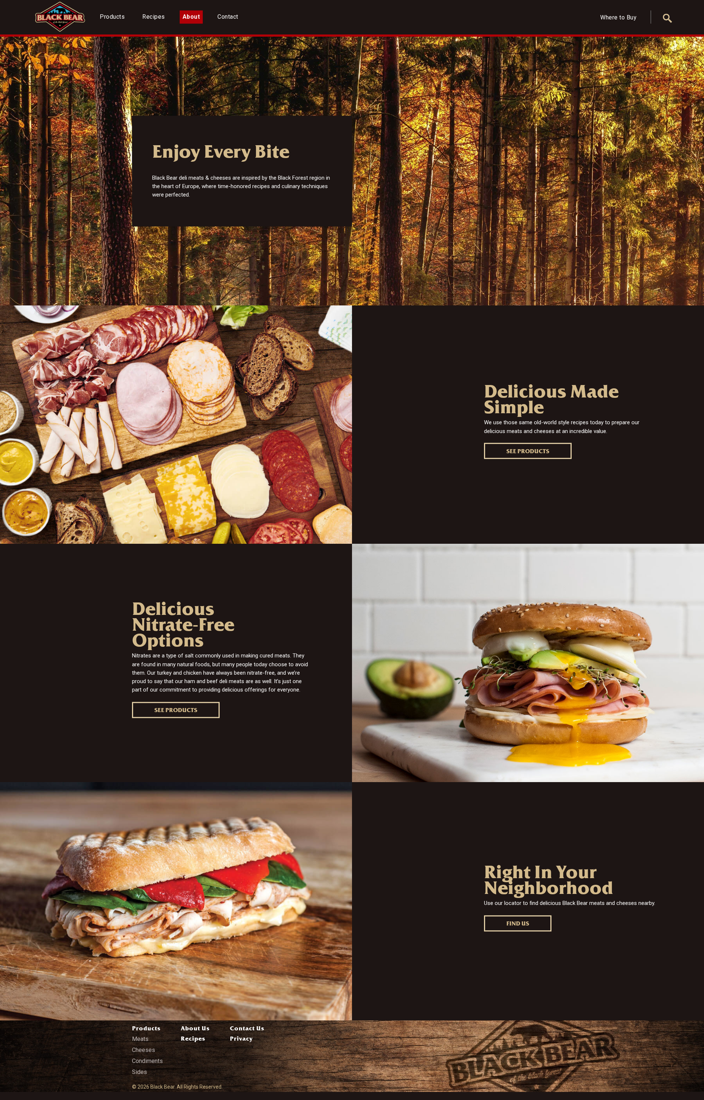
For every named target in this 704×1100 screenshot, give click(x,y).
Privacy (241, 1038)
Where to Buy (618, 17)
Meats (140, 1038)
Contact (227, 16)
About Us (195, 1028)
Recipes (153, 16)
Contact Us (247, 1028)
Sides (139, 1071)
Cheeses (143, 1049)
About (191, 16)
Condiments (147, 1060)
